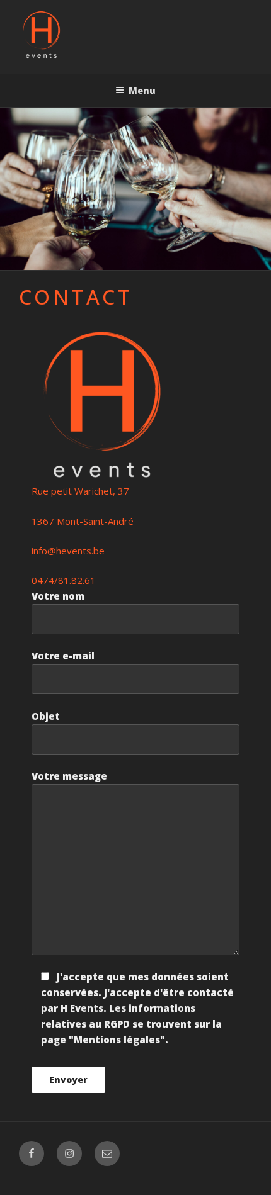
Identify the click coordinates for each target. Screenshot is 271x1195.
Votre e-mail (63, 655)
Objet (46, 716)
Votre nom (58, 596)
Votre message (69, 776)
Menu (142, 90)
